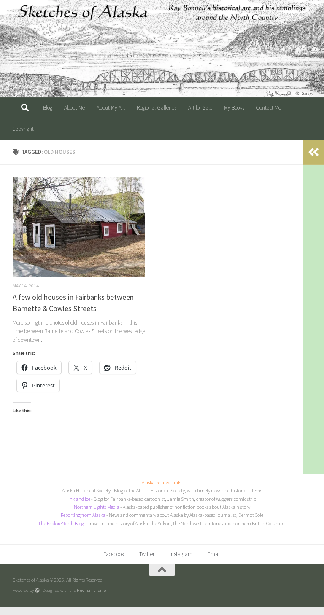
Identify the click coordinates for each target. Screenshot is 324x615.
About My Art (111, 107)
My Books (234, 107)
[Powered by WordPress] (37, 590)
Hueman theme (91, 590)
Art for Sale (200, 107)
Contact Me (268, 107)
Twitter (146, 554)
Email (214, 554)
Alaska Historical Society (86, 490)
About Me (74, 107)
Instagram (181, 554)
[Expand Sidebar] (313, 152)
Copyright (23, 128)
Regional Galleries (156, 107)
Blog (47, 107)
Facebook (113, 554)
